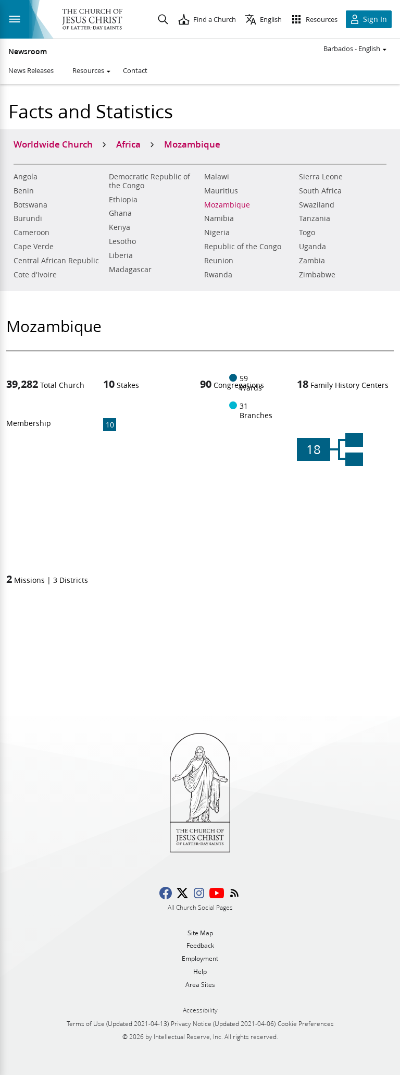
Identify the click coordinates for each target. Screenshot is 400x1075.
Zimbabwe (317, 275)
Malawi (216, 177)
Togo (307, 232)
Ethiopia (123, 199)
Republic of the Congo (242, 246)
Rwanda (218, 275)
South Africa (320, 191)
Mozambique (227, 205)
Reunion (218, 260)
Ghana (120, 213)
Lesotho (122, 241)
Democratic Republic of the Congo (149, 181)
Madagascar (130, 269)
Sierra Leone (321, 177)
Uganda (312, 246)
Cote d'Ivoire (35, 275)
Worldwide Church (53, 144)
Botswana (30, 205)
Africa (128, 144)
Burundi (28, 218)
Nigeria (217, 232)
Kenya (119, 227)
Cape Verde (34, 246)
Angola (26, 177)
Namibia (219, 218)
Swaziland (316, 205)
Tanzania (314, 218)
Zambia (312, 260)
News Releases (31, 70)
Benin (24, 191)
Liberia (121, 255)
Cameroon (31, 232)
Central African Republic (56, 260)
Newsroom (27, 51)
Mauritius (221, 191)
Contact (135, 70)
